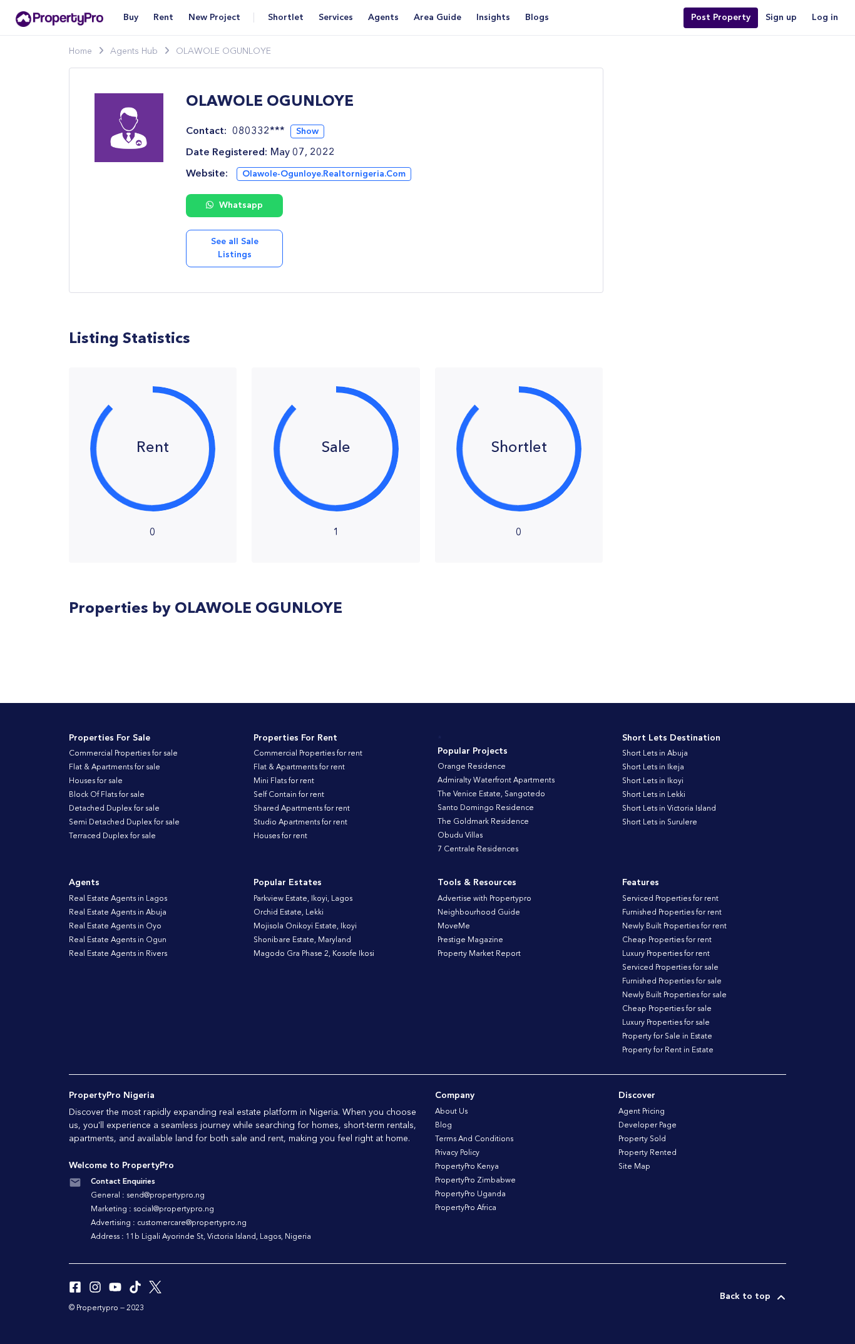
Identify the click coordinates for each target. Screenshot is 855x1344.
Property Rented (647, 1153)
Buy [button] (130, 17)
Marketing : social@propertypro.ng (152, 1209)
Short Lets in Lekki (653, 795)
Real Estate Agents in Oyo (115, 926)
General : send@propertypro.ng (148, 1195)
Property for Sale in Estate (667, 1036)
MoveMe (454, 926)
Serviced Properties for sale (670, 968)
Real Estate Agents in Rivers (118, 954)
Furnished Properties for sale (672, 981)
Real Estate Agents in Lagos (118, 899)
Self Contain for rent (288, 795)
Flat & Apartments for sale (114, 767)
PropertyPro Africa (465, 1208)
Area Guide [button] (437, 17)
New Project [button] (214, 17)
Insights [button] (493, 17)
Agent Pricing (641, 1112)
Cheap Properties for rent (667, 940)
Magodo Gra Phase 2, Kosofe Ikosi (313, 954)
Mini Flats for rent (283, 781)
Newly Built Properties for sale (674, 995)
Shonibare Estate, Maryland (302, 940)
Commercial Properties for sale (123, 753)
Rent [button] (163, 17)
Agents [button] (383, 17)
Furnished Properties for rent (672, 912)
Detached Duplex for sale (114, 809)
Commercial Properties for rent (307, 753)
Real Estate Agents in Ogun (117, 940)
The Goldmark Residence (483, 822)
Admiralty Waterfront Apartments (496, 780)
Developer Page (647, 1125)
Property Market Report (479, 954)
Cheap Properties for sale (667, 1009)
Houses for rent (280, 836)
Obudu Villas (460, 835)
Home (80, 51)
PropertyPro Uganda (470, 1194)
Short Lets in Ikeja (653, 767)
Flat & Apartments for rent (299, 767)
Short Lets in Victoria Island (669, 809)
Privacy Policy (457, 1153)
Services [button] (336, 17)
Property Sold (642, 1139)
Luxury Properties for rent (666, 954)
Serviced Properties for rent (670, 899)
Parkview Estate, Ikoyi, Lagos (302, 899)
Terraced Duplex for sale (112, 836)
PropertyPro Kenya (467, 1167)
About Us (451, 1112)
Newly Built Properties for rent (674, 926)
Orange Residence (472, 767)
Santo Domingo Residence (486, 808)
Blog (443, 1125)
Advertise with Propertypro (484, 899)
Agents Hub (134, 51)
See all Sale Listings (235, 248)
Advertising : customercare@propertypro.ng (169, 1223)
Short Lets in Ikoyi (652, 781)
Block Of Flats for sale (107, 795)
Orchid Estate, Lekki (288, 912)
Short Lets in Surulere (659, 822)
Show (307, 131)
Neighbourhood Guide (479, 912)
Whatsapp (240, 205)
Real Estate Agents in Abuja (117, 912)
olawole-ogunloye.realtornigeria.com (324, 174)
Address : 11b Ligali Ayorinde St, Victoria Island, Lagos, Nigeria (201, 1237)
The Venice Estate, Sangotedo (491, 794)
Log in (825, 17)
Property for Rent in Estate (668, 1050)
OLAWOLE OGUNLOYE (223, 51)
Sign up (781, 17)
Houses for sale (96, 781)
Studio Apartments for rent (300, 822)
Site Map (634, 1167)
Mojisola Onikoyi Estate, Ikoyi (305, 926)
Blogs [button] (537, 17)
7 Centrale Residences (478, 849)
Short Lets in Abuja (655, 753)
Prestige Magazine (470, 940)
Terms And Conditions (474, 1139)
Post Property (720, 17)
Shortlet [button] (286, 17)
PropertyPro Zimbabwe (475, 1180)
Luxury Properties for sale (666, 1023)
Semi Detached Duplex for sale (124, 822)
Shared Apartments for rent (301, 809)
